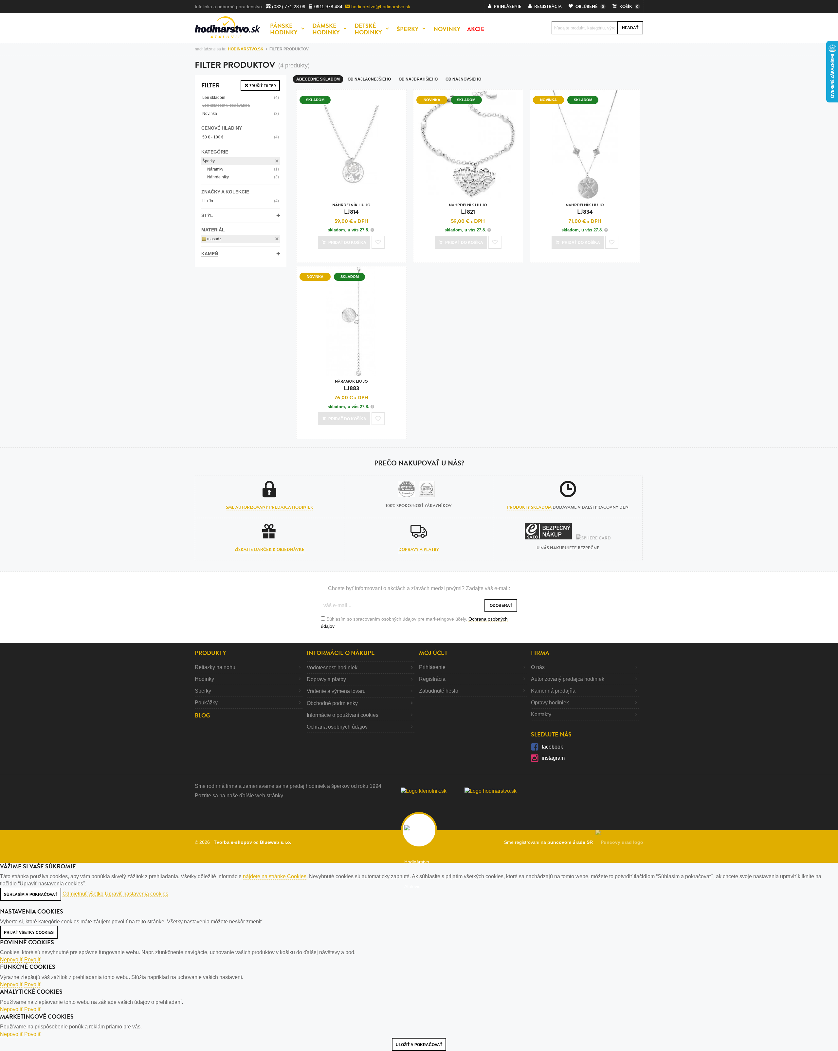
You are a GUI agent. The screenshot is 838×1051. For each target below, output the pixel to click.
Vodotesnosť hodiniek (332, 667)
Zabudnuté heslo (438, 691)
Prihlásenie (432, 667)
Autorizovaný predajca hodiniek (567, 679)
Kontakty (541, 714)
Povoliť (32, 959)
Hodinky (204, 679)
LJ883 (351, 385)
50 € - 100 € (240, 137)
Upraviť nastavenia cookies (136, 894)
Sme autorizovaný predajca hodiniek (269, 507)
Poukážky (206, 702)
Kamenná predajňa (553, 691)
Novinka (240, 113)
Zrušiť (262, 86)
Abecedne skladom (318, 79)
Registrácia (432, 679)
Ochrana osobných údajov (337, 727)
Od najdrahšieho (418, 79)
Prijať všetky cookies (29, 932)
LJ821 (468, 209)
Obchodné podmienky (332, 703)
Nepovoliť (11, 959)
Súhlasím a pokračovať (30, 894)
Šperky (208, 161)
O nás (538, 667)
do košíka (347, 242)
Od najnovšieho (463, 79)
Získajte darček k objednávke (269, 549)
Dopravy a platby (418, 549)
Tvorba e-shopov (233, 842)
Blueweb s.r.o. (275, 842)
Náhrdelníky (243, 177)
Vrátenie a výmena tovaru (336, 691)
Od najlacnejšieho (369, 79)
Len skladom (240, 97)
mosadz (213, 239)
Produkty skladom (529, 507)
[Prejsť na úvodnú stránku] (227, 27)
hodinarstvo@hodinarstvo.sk (380, 6)
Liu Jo (240, 201)
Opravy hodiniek (550, 702)
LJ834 (585, 209)
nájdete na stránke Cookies (274, 876)
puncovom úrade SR (571, 842)
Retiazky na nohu (215, 667)
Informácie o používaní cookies (342, 715)
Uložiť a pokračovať (419, 1044)
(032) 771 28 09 (288, 6)
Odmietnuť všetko (83, 894)
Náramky (243, 169)
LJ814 (351, 209)
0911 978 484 (327, 6)
